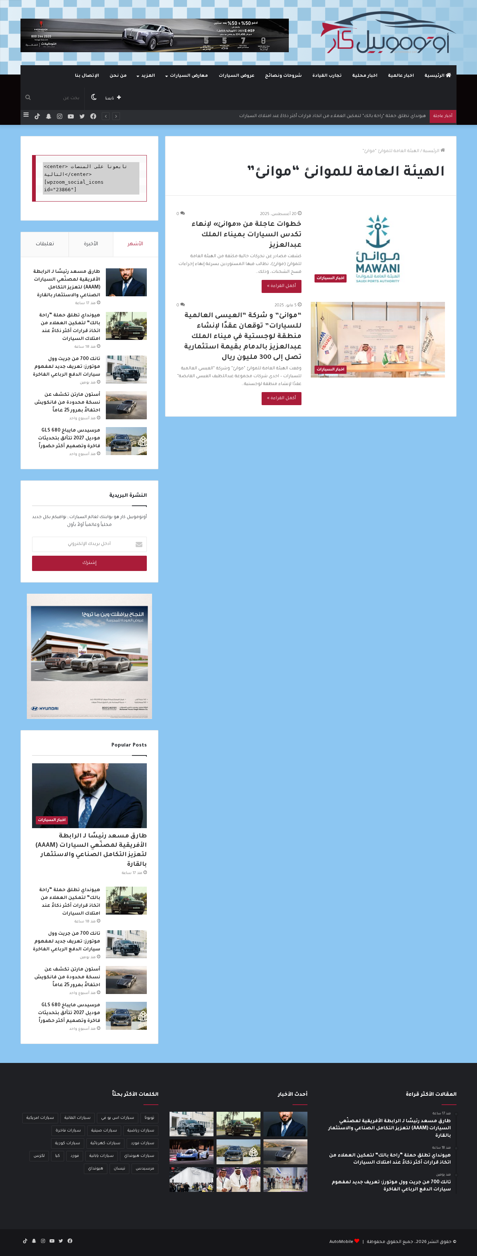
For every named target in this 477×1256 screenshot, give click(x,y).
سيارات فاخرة (68, 1131)
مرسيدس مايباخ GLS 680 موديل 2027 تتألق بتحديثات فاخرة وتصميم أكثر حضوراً (69, 438)
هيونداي (95, 1169)
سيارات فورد (142, 1143)
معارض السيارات (189, 76)
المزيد (148, 76)
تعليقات (45, 244)
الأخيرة (91, 244)
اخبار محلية (365, 76)
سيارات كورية (67, 1143)
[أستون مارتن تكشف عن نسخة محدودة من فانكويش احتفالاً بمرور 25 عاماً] (126, 405)
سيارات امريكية (40, 1118)
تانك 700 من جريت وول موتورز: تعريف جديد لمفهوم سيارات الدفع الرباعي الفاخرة (66, 367)
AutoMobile (341, 1242)
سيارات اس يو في (117, 1118)
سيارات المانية (77, 1118)
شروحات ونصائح (283, 76)
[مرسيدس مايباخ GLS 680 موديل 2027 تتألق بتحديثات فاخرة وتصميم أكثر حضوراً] (126, 441)
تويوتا (149, 1118)
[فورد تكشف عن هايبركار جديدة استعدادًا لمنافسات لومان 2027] (192, 1151)
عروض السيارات (237, 76)
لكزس (39, 1156)
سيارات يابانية (101, 1156)
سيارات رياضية (140, 1131)
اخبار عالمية (401, 76)
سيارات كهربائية (105, 1143)
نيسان (119, 1169)
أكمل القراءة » (281, 286)
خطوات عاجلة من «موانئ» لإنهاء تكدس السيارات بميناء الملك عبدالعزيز (246, 235)
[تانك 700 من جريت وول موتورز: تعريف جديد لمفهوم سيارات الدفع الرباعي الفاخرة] (126, 370)
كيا (57, 1156)
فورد (74, 1156)
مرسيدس (145, 1169)
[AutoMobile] (388, 32)
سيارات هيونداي (139, 1156)
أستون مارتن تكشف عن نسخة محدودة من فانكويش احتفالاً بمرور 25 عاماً (67, 402)
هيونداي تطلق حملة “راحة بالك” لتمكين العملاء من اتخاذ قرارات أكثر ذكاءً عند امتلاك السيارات (332, 116)
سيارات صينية (104, 1131)
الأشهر (135, 244)
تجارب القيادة (327, 76)
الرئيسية (435, 76)
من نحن (118, 76)
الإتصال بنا (87, 76)
